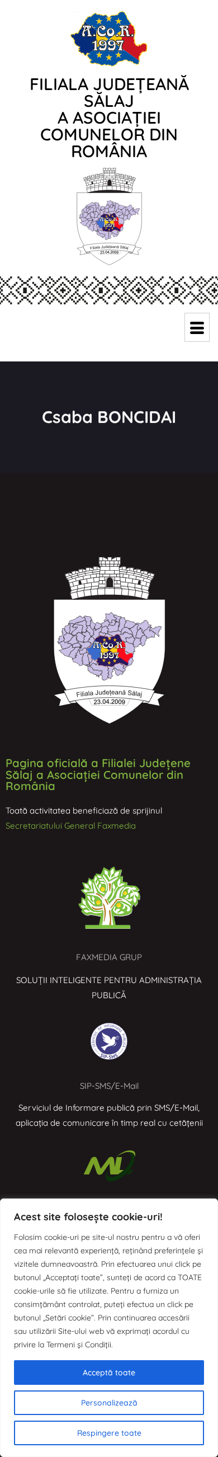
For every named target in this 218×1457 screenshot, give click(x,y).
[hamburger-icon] (197, 327)
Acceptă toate (109, 1372)
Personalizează (109, 1403)
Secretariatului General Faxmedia (71, 825)
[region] (109, 1327)
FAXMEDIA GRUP (109, 957)
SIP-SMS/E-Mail (109, 1085)
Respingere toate (109, 1433)
